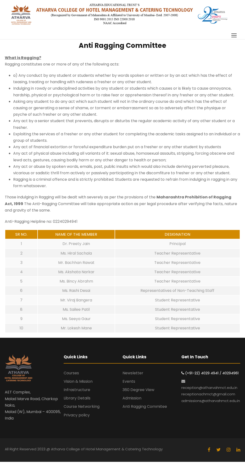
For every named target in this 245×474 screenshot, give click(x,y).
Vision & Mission (78, 381)
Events (128, 381)
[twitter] (219, 450)
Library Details (77, 398)
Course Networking (82, 406)
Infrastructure (77, 389)
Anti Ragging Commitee (144, 406)
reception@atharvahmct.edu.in (209, 387)
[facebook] (210, 450)
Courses (71, 373)
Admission (131, 398)
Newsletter (132, 373)
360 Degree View (138, 389)
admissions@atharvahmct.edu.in (210, 400)
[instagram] (229, 450)
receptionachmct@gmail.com (208, 394)
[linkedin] (238, 450)
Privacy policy (77, 415)
